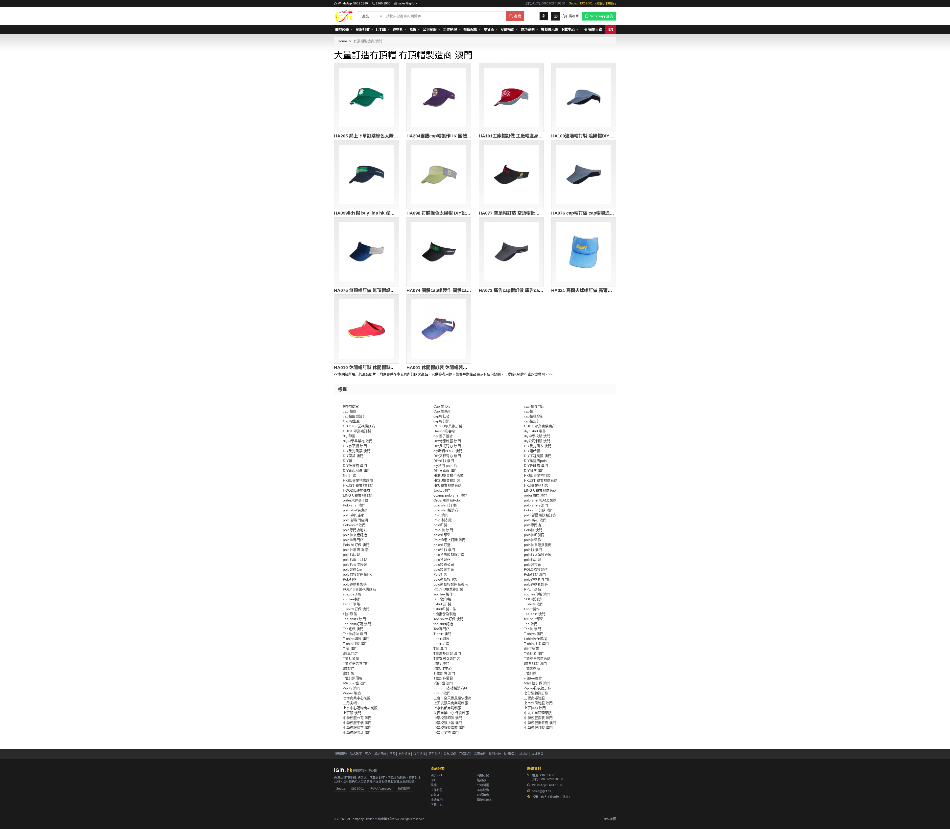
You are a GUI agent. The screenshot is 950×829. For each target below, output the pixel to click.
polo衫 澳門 (533, 550)
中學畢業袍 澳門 (446, 733)
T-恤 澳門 (350, 649)
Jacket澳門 (442, 490)
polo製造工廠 (443, 569)
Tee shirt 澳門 (534, 614)
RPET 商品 (532, 589)
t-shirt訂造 (441, 644)
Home (342, 41)
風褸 (412, 29)
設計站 (523, 754)
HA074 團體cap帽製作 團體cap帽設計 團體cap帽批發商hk (464, 290)
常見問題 (450, 754)
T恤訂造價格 (352, 678)
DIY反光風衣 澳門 (537, 446)
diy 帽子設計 (443, 436)
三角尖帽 (350, 703)
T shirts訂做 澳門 (356, 609)
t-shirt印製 (441, 639)
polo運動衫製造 (355, 584)
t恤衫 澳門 (441, 663)
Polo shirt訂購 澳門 (538, 510)
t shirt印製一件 (444, 609)
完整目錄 (595, 29)
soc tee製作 (352, 599)
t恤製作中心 (442, 668)
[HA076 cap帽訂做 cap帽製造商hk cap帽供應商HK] (583, 174)
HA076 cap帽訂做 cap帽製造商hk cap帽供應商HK (601, 213)
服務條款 (341, 754)
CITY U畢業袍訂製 (447, 426)
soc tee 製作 (443, 594)
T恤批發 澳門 (534, 653)
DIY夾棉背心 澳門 (447, 456)
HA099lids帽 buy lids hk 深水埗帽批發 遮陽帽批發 (385, 213)
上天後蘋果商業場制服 (450, 703)
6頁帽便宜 (351, 406)
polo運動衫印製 (445, 579)
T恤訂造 (530, 673)
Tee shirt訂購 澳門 (357, 624)
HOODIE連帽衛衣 (356, 490)
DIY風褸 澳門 (534, 471)
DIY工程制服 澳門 (537, 456)
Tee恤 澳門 (532, 629)
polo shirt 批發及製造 (540, 500)
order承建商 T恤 (355, 500)
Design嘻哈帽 (444, 431)
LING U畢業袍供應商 (540, 490)
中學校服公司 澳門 (357, 718)
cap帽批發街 (534, 416)
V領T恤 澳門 (443, 683)
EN (610, 29)
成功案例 (528, 29)
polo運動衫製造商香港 (450, 584)
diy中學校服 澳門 (537, 436)
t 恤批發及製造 (444, 614)
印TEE (381, 29)
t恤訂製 (348, 673)
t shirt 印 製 (351, 604)
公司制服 (430, 29)
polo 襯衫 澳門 (535, 520)
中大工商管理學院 (538, 713)
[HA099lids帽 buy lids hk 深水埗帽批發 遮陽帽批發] (366, 174)
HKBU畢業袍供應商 (448, 476)
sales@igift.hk (407, 3)
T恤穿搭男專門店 (356, 663)
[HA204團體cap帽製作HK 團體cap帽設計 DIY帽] (439, 97)
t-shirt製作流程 (535, 639)
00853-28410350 (551, 779)
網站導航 (380, 754)
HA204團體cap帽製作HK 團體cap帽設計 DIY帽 (453, 135)
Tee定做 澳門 (353, 629)
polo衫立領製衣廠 (537, 555)
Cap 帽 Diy (441, 406)
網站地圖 (610, 819)
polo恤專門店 (353, 540)
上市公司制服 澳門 (538, 703)
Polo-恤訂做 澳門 (356, 545)
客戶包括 (435, 754)
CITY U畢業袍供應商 (359, 426)
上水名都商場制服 (447, 708)
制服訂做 (363, 29)
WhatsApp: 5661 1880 (353, 3)
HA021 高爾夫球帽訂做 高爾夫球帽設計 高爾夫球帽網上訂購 (611, 290)
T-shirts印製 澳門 (356, 639)
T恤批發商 (351, 658)
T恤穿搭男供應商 (537, 658)
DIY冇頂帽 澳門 (355, 446)
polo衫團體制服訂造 (448, 555)
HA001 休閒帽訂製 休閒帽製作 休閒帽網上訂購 (453, 367)
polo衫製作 (442, 560)
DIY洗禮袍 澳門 (355, 466)
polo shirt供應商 (355, 510)
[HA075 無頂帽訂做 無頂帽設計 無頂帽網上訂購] (366, 251)
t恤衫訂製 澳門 (535, 663)
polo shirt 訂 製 (445, 505)
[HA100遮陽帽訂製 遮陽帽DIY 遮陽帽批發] (583, 97)
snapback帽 (352, 594)
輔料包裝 (495, 754)
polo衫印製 (351, 555)
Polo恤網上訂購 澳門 (449, 540)
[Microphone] (543, 16)
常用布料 (480, 754)
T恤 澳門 (440, 649)
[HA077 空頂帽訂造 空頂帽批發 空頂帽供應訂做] (511, 174)
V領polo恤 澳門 (355, 683)
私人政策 (356, 754)
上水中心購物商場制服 (360, 708)
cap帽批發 (441, 416)
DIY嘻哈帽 (532, 451)
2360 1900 (383, 3)
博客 (392, 754)
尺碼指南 (507, 29)
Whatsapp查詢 (601, 16)
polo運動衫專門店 (537, 579)
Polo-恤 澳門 (443, 530)
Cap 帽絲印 (442, 411)
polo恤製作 (532, 540)
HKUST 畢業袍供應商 (540, 480)
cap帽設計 (532, 421)
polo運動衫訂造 (536, 584)
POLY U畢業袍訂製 (448, 589)
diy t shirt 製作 (535, 431)
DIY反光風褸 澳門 (356, 451)
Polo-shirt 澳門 (354, 525)
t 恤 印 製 (350, 614)
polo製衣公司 (443, 565)
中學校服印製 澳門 (447, 718)
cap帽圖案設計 (354, 416)
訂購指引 (465, 754)
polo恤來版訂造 (355, 535)
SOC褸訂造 (533, 599)
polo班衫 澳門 (444, 550)
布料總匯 (404, 754)
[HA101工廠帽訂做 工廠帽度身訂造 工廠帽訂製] (511, 97)
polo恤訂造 (442, 545)
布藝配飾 (470, 29)
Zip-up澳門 (442, 693)
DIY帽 (347, 461)
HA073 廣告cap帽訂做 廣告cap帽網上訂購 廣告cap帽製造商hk (542, 290)
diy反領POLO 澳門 (447, 451)
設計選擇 (420, 754)
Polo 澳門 (440, 515)
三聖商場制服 (534, 698)
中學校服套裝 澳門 (538, 718)
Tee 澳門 (531, 624)
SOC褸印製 (442, 599)
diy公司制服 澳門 (537, 441)
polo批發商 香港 (355, 550)
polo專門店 (532, 525)
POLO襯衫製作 (535, 569)
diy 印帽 (349, 436)
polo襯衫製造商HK (357, 574)
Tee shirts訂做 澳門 (448, 619)
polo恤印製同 (534, 535)
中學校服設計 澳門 (357, 733)
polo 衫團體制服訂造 (540, 515)
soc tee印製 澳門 (537, 594)
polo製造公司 (353, 569)
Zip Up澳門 (351, 688)
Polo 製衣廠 (442, 520)
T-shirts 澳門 (534, 634)
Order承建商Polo (446, 500)
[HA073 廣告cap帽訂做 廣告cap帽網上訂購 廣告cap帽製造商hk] (511, 251)
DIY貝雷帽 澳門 (445, 471)
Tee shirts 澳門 (354, 619)
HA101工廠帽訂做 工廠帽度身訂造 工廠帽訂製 (525, 135)
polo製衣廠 (532, 565)
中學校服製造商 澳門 (449, 728)
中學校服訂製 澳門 (538, 728)
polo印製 (440, 525)
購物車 (574, 16)
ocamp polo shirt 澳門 (450, 495)
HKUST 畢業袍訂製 (358, 485)
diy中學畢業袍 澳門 (358, 441)
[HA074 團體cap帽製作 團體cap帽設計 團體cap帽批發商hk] (439, 251)
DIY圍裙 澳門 (353, 456)
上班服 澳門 (352, 713)
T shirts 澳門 (534, 604)
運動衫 (398, 29)
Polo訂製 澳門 (535, 574)
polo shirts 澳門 (536, 505)
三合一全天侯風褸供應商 (452, 698)
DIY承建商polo (535, 461)
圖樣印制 (510, 754)
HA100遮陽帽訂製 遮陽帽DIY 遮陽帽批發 (592, 135)
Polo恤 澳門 (533, 530)
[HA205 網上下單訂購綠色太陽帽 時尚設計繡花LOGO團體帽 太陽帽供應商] (366, 97)
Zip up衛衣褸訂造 (537, 688)
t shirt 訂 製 (442, 604)
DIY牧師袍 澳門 (536, 466)
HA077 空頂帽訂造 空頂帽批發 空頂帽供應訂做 (525, 213)
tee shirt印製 (534, 619)
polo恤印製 (442, 535)
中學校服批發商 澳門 (540, 723)
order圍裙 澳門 (535, 495)
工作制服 (450, 29)
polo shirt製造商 (445, 510)
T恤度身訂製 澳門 (447, 653)
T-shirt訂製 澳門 (355, 644)
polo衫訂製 (532, 560)
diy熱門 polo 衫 (445, 466)
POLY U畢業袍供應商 (359, 589)
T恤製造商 (532, 668)
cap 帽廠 (349, 411)
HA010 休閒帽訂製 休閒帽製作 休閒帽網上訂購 (380, 367)
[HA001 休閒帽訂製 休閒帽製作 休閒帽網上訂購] (439, 329)
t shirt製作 (532, 609)
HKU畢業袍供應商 (447, 485)
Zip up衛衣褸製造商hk (450, 688)
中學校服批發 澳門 (447, 723)
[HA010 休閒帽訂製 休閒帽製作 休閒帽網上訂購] (366, 329)
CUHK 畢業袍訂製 (357, 431)
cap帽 (528, 411)
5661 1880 (554, 785)
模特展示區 (549, 29)
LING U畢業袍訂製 (357, 495)
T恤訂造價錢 (443, 678)
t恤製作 (348, 668)
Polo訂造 (350, 579)
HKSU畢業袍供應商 (358, 480)
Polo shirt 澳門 (354, 505)
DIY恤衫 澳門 (443, 461)
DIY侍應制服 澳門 (447, 441)
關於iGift (342, 29)
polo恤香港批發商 (537, 545)
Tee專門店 (441, 629)
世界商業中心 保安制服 (451, 713)
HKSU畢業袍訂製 (446, 480)
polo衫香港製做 (355, 565)
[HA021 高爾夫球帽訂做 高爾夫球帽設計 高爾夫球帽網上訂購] (583, 251)
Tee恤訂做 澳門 (355, 634)
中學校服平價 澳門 (357, 723)
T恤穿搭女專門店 (446, 658)
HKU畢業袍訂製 (536, 485)
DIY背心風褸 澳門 (356, 471)
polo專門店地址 (355, 530)
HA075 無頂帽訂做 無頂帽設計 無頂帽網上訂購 (380, 290)
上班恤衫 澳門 (535, 708)
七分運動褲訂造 (536, 693)
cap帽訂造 (441, 421)
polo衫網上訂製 (355, 560)
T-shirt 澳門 (442, 634)
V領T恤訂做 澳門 (537, 683)
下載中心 (568, 29)
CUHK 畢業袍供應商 (539, 426)
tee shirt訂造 (443, 624)
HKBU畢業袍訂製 (537, 476)
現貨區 (489, 29)
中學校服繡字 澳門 (357, 728)
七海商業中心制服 (357, 698)
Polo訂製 (440, 574)
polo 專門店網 (353, 515)
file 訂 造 (349, 476)
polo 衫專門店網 (355, 520)
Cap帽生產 (351, 421)
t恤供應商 (531, 649)
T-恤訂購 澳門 (444, 673)
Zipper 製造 (352, 693)
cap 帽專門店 (534, 406)
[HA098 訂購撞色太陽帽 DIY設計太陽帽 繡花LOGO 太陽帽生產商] (439, 174)
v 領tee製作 (533, 678)
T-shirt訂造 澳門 (536, 644)
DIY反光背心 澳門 (447, 446)
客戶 (368, 754)
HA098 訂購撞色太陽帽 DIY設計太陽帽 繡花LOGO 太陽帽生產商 (470, 213)
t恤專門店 (350, 653)
